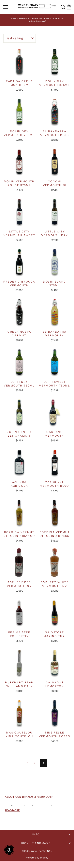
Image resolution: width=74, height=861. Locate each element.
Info (36, 834)
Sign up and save (36, 843)
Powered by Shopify (37, 857)
